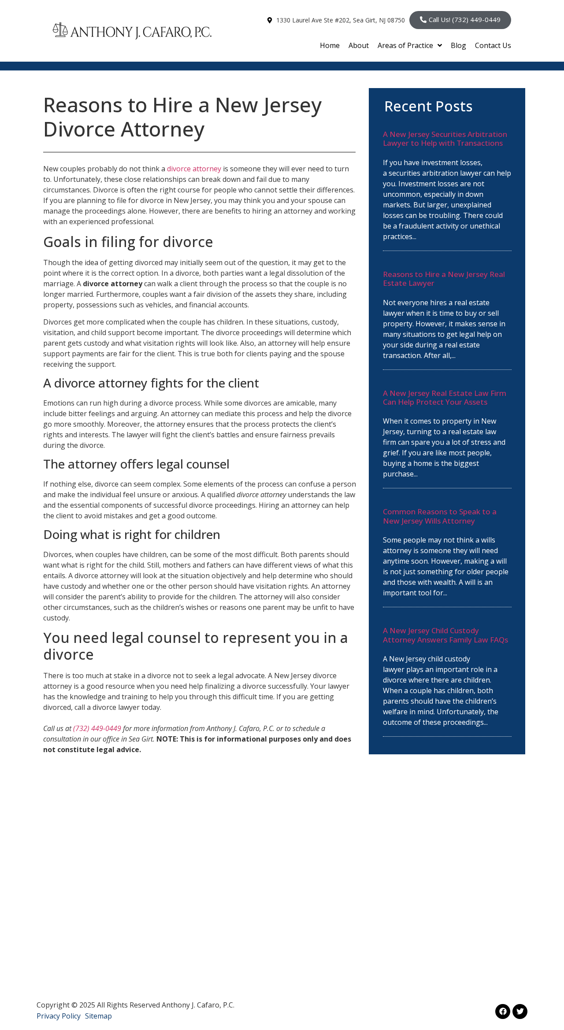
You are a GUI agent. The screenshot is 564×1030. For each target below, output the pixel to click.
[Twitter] (519, 1011)
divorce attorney (194, 169)
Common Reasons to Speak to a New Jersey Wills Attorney (440, 515)
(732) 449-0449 (97, 728)
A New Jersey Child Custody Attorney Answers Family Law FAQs (445, 634)
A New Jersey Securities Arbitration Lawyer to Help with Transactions (445, 138)
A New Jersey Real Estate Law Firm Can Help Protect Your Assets (444, 397)
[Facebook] (502, 1011)
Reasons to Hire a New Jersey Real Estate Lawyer (444, 278)
